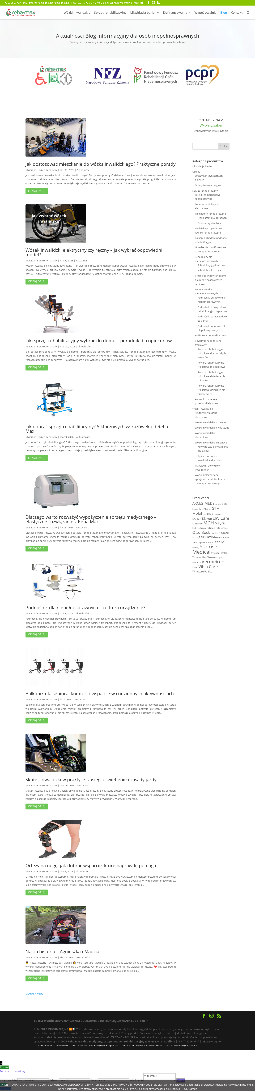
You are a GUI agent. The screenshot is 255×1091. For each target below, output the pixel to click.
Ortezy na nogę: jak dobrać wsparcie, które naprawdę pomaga (91, 865)
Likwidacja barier (143, 13)
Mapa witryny (211, 1041)
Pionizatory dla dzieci (210, 223)
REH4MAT (205, 537)
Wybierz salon (211, 125)
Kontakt (237, 13)
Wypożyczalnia (205, 13)
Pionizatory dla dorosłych (212, 217)
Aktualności (83, 170)
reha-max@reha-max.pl (53, 2)
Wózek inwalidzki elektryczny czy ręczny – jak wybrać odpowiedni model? (94, 252)
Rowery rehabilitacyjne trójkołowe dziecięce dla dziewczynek (211, 390)
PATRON (215, 532)
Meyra (220, 523)
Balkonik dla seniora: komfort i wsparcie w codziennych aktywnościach (100, 693)
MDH (208, 523)
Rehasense (217, 537)
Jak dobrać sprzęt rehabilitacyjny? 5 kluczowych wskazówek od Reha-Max (97, 428)
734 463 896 (25, 2)
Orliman (211, 527)
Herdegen (208, 513)
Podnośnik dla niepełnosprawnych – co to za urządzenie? (85, 607)
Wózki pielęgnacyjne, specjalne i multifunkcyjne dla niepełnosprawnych (210, 479)
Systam (215, 552)
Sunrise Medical (204, 549)
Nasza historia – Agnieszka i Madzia (62, 951)
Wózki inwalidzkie (77, 13)
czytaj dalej (36, 191)
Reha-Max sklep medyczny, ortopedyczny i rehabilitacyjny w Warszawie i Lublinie (121, 1041)
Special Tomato (206, 542)
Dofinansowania (175, 13)
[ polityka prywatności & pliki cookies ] (159, 1088)
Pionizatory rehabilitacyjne (210, 213)
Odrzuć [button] (192, 1088)
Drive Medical (205, 509)
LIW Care (221, 518)
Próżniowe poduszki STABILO (211, 335)
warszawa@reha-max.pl (126, 2)
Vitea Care (208, 566)
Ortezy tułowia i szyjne (208, 185)
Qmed (225, 532)
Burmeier (217, 504)
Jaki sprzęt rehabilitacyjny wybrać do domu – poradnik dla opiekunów (99, 340)
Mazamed (197, 523)
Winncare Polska (202, 571)
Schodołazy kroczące (209, 270)
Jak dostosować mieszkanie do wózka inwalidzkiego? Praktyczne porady (101, 164)
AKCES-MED (202, 503)
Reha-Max (51, 170)
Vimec (195, 567)
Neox (203, 527)
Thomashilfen (199, 557)
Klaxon (207, 518)
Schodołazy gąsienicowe (212, 265)
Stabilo (219, 542)
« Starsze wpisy (34, 993)
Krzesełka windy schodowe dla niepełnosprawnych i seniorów (210, 280)
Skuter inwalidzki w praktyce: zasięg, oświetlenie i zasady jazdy (91, 779)
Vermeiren (213, 561)
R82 (195, 537)
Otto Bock (201, 532)
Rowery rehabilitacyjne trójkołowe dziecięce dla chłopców (211, 376)
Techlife (223, 552)
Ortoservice (222, 527)
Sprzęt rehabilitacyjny (110, 13)
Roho (227, 537)
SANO (195, 542)
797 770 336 (97, 2)
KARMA (196, 518)
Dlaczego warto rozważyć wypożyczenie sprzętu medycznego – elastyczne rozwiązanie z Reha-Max (91, 519)
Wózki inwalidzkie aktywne (210, 422)
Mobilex (196, 528)
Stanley (195, 547)
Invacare (217, 514)
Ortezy (196, 171)
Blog (223, 13)
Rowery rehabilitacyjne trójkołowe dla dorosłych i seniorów (212, 353)
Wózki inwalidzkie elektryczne (212, 427)
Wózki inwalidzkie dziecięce (211, 442)
